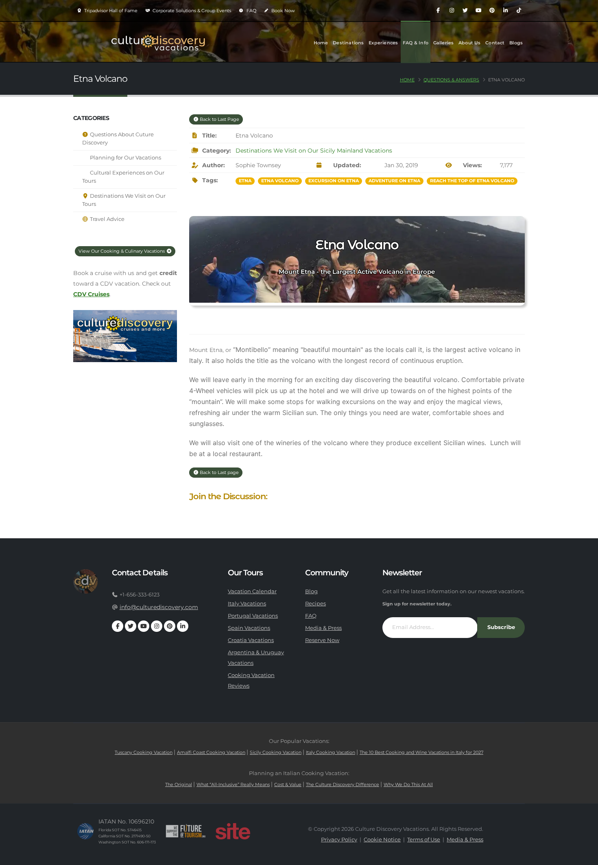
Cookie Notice (382, 840)
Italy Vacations (247, 604)
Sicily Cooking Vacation (275, 752)
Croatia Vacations (251, 640)
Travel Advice (106, 219)
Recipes (315, 604)
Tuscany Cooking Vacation (143, 752)
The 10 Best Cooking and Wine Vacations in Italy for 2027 (421, 752)
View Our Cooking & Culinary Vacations (122, 251)
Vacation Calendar (252, 591)
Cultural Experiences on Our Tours (123, 177)
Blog (311, 591)
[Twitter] (465, 10)
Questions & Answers (451, 80)
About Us (469, 43)
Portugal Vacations (253, 616)
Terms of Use (423, 840)
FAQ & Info (415, 43)
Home (321, 43)
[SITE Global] (233, 831)
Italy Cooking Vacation (330, 752)
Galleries (443, 43)
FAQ (250, 10)
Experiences (383, 43)
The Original (178, 784)
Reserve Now (322, 640)
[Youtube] (478, 10)
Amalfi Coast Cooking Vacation (211, 752)
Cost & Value (287, 784)
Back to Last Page (219, 119)
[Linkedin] (505, 10)
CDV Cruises (91, 294)
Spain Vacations (249, 628)
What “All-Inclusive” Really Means (233, 784)
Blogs (516, 43)
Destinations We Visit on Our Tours (124, 200)
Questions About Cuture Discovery (118, 138)
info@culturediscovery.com (159, 607)
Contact (494, 43)
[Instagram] (451, 10)
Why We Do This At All (408, 784)
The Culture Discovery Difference (342, 784)
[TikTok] (518, 10)
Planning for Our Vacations (125, 158)
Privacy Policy (339, 840)
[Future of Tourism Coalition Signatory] (185, 831)
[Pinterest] (492, 10)
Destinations (348, 43)
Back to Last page (219, 472)
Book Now (282, 10)
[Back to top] (584, 856)
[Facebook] (438, 10)
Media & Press (323, 628)
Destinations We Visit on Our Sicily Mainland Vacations (314, 150)
